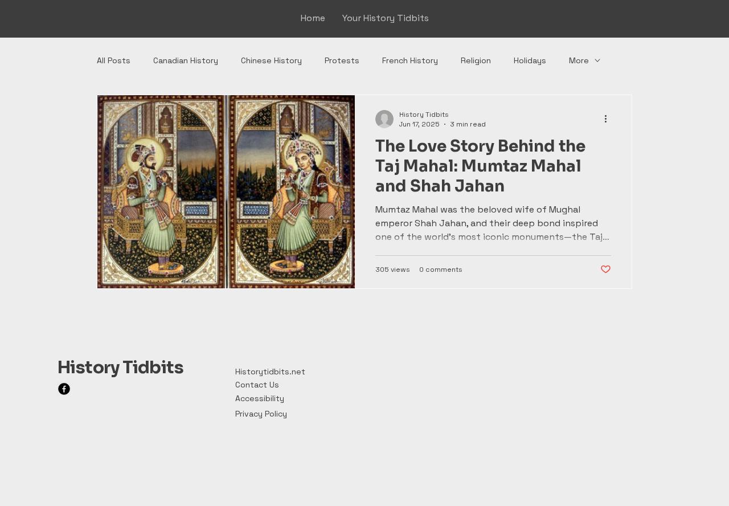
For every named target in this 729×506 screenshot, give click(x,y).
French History (410, 60)
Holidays (530, 60)
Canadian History (185, 60)
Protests (342, 60)
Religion (476, 60)
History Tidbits (120, 367)
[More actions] (609, 119)
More (579, 60)
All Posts (113, 60)
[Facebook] (64, 389)
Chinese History (271, 60)
